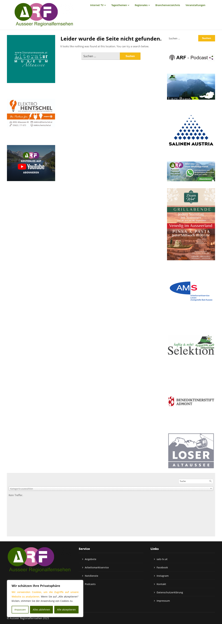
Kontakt (161, 584)
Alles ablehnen (41, 609)
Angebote (90, 559)
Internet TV (97, 5)
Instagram (163, 575)
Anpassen (20, 609)
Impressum (163, 600)
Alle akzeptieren (66, 609)
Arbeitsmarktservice (97, 567)
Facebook (162, 567)
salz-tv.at (162, 559)
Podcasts (90, 584)
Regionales (141, 5)
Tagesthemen (119, 5)
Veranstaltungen (195, 5)
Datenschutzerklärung (170, 592)
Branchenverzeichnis (167, 5)
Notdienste (91, 575)
